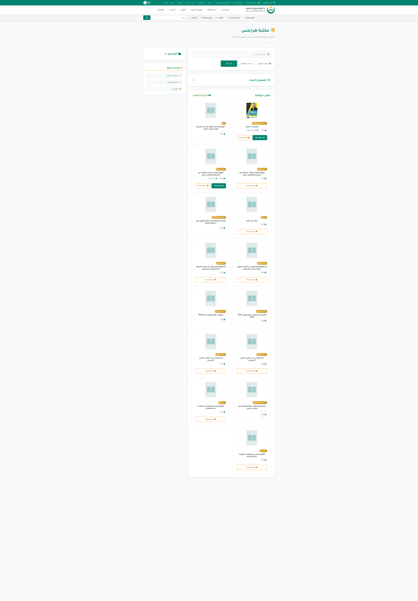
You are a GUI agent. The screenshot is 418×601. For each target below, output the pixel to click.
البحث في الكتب (172, 75)
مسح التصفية (172, 82)
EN (149, 3)
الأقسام (172, 53)
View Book (258, 138)
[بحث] (146, 17)
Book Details (243, 138)
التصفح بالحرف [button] (258, 80)
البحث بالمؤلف (246, 63)
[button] (224, 10)
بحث (227, 63)
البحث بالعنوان (263, 63)
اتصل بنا (175, 89)
